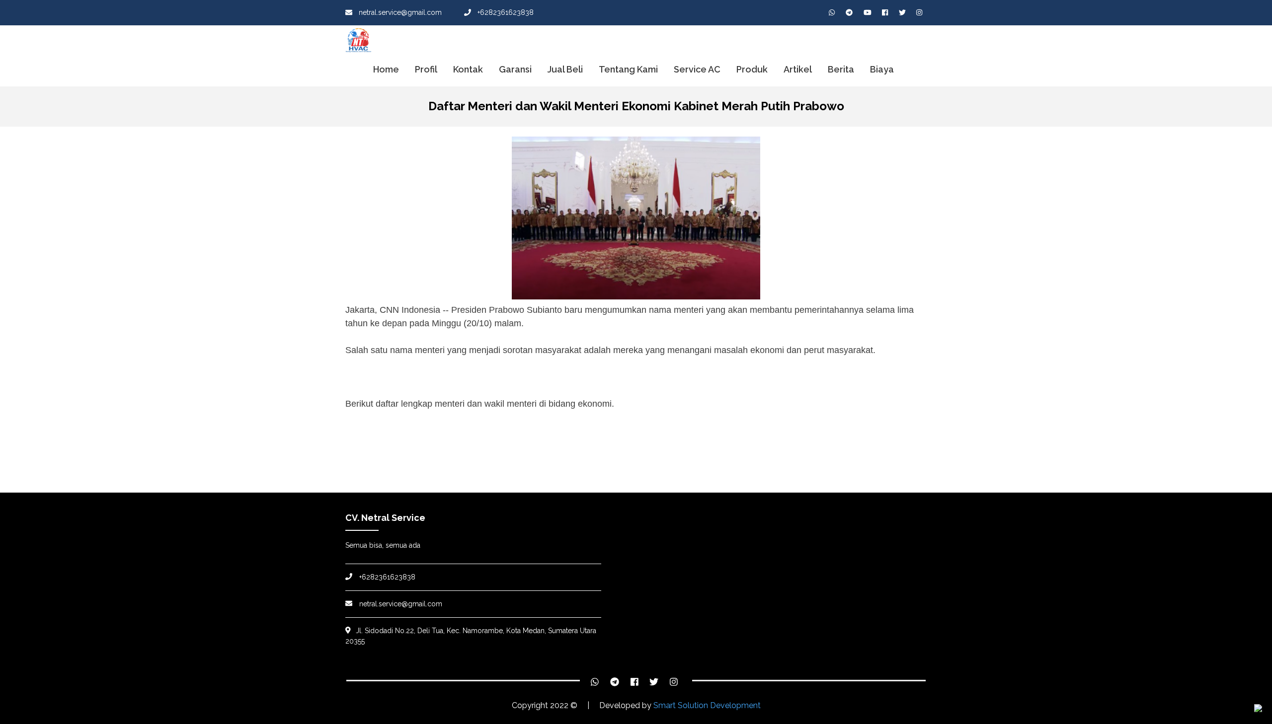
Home (386, 69)
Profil (426, 69)
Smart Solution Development (707, 705)
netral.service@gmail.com (399, 12)
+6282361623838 (505, 12)
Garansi (515, 69)
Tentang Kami (628, 69)
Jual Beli (565, 69)
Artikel (798, 69)
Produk (752, 69)
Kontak (468, 69)
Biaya (882, 69)
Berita (841, 69)
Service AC (697, 69)
